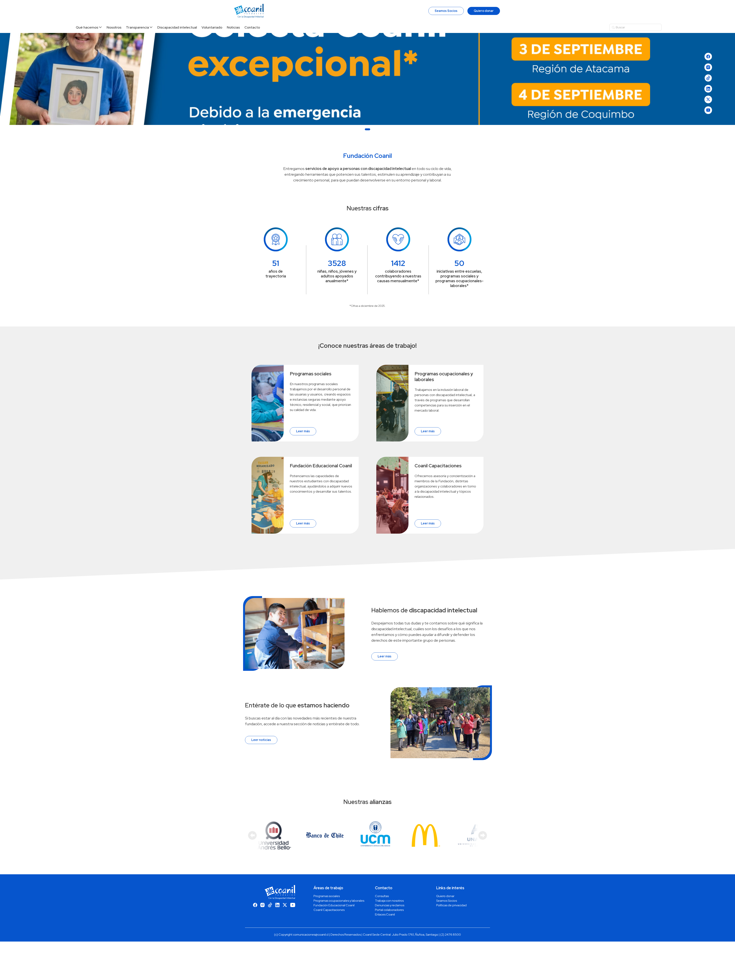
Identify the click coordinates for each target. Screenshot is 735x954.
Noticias (233, 27)
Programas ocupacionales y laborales (339, 901)
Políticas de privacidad (451, 905)
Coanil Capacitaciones (329, 910)
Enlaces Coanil (385, 914)
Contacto (252, 27)
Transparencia (137, 27)
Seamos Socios (446, 11)
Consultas (382, 896)
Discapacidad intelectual (177, 27)
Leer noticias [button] (261, 740)
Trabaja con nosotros (389, 901)
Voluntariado (212, 27)
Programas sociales (327, 896)
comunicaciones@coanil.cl (310, 935)
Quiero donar (484, 11)
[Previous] (252, 835)
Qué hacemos (87, 27)
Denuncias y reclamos (389, 905)
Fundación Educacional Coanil (334, 905)
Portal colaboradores (389, 910)
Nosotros (114, 27)
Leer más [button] (303, 431)
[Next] (482, 835)
